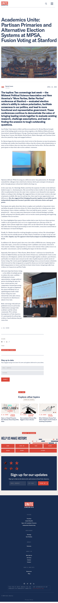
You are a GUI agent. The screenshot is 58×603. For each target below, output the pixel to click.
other (43, 450)
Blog (29, 573)
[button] (52, 3)
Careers (29, 560)
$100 (50, 446)
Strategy (29, 534)
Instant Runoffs (29, 521)
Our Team (29, 557)
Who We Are (29, 555)
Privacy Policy (29, 599)
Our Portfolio (29, 537)
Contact (29, 562)
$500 (22, 450)
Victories (29, 546)
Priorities (29, 518)
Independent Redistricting (29, 525)
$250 (8, 450)
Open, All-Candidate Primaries (29, 523)
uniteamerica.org (38, 588)
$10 (8, 446)
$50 (36, 446)
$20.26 (22, 446)
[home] (4, 3)
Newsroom (29, 571)
